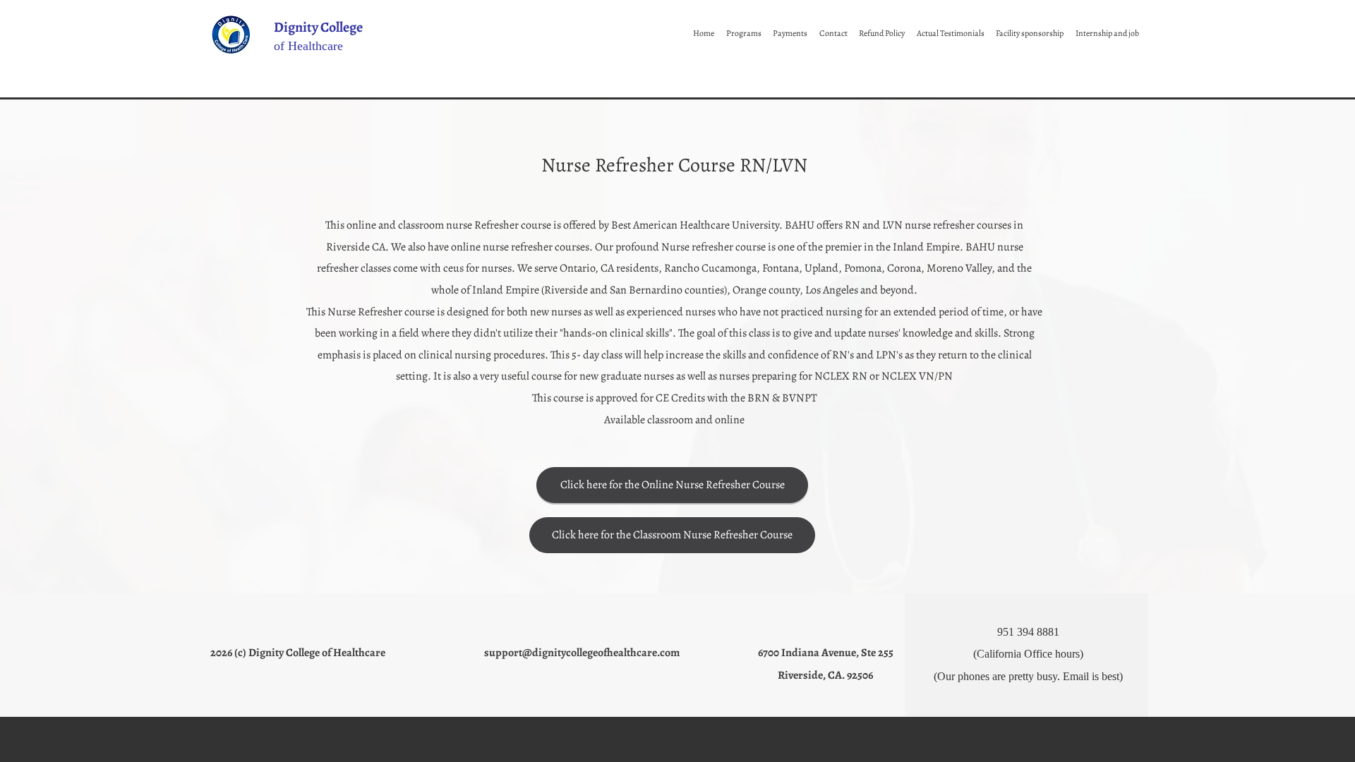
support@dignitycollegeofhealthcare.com (582, 652)
